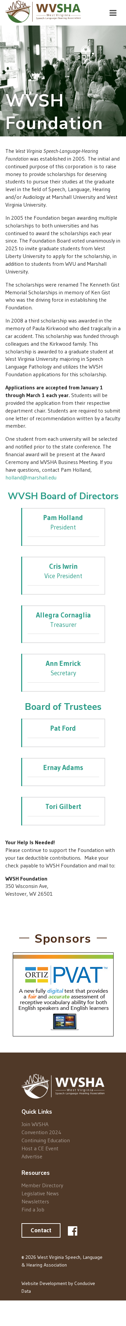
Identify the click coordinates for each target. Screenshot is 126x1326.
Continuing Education (46, 1140)
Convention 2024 (41, 1132)
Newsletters (35, 1201)
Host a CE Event (40, 1148)
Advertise (32, 1156)
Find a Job (33, 1209)
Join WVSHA (35, 1124)
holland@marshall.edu (30, 477)
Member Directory (42, 1185)
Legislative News (40, 1193)
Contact (41, 1230)
